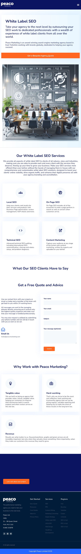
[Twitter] (11, 534)
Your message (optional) (52, 329)
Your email (47, 309)
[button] (78, 5)
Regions (64, 499)
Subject (46, 319)
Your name (47, 299)
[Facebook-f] (4, 534)
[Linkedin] (7, 534)
